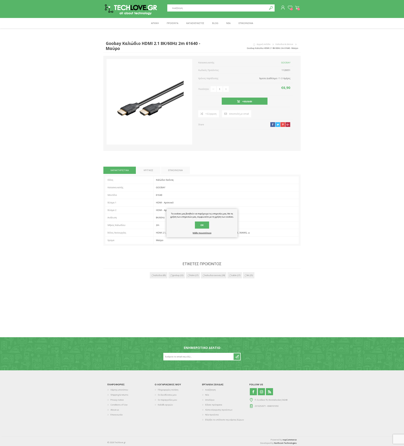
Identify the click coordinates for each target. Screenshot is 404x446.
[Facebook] (253, 391)
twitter (277, 124)
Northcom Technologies (285, 443)
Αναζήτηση (271, 8)
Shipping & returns (119, 394)
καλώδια (158, 275)
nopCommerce (290, 439)
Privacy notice (117, 399)
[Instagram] (261, 391)
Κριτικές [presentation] (148, 170)
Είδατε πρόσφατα (213, 404)
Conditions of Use (119, 404)
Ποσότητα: (203, 88)
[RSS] (269, 391)
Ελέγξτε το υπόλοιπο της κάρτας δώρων (224, 419)
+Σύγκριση (211, 113)
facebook (272, 124)
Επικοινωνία (116, 414)
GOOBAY (285, 62)
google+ (287, 124)
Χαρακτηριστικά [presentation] (119, 170)
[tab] (119, 170)
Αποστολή (237, 356)
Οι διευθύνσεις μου (167, 394)
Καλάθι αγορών (297, 7)
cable (234, 275)
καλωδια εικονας (213, 275)
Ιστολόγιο (209, 399)
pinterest (282, 124)
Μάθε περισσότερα (202, 233)
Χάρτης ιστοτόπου (119, 389)
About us (114, 409)
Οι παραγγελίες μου (167, 399)
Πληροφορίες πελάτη (168, 389)
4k (248, 275)
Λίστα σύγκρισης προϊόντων (218, 409)
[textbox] (217, 8)
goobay (176, 275)
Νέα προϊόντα (212, 414)
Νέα (207, 394)
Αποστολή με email (239, 113)
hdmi (192, 275)
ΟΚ (202, 225)
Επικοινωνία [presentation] (175, 170)
